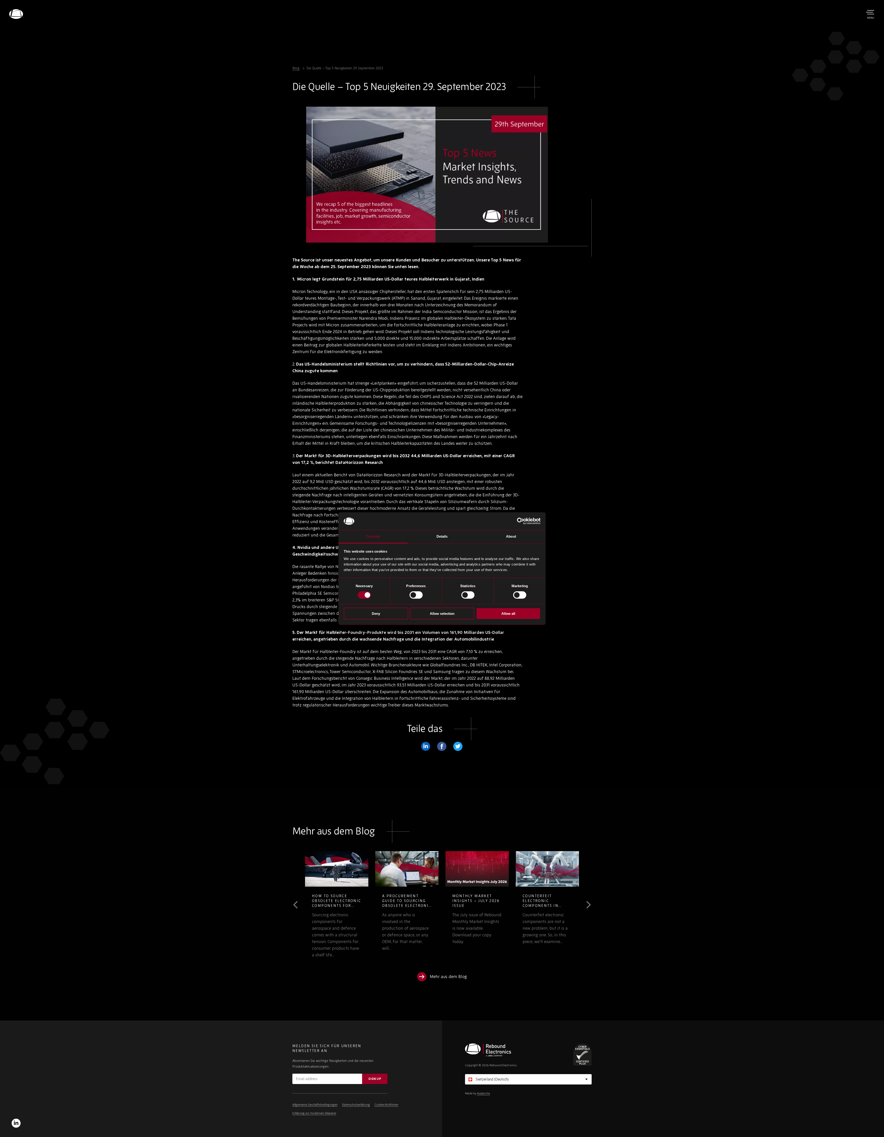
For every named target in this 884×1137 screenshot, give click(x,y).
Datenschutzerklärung (356, 1105)
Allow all (508, 613)
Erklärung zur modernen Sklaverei (314, 1113)
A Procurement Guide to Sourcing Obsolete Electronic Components (336, 903)
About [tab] (511, 536)
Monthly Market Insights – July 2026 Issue (405, 901)
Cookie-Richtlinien (386, 1105)
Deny (376, 613)
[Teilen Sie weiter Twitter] (457, 746)
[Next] (585, 904)
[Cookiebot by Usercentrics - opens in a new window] (520, 521)
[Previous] (298, 904)
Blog (296, 68)
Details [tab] (442, 536)
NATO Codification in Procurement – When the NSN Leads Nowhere (547, 903)
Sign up (374, 1079)
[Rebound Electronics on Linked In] (16, 1123)
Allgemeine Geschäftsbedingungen (314, 1105)
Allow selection (442, 613)
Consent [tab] (373, 536)
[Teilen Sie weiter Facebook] (441, 746)
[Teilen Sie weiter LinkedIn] (425, 746)
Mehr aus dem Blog (448, 976)
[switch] (416, 595)
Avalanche (483, 1093)
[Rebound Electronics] (16, 14)
